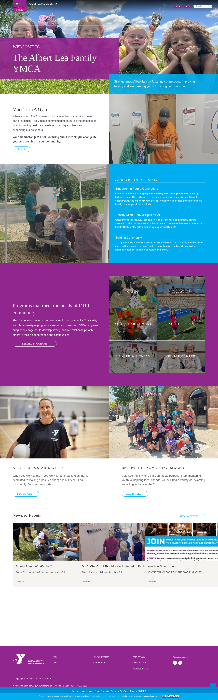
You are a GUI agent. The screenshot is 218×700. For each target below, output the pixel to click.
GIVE (187, 6)
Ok (164, 696)
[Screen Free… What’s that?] (59, 542)
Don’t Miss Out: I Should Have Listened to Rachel (114, 566)
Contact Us (139, 662)
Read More (20, 582)
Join (55, 657)
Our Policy (139, 657)
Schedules (99, 662)
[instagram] (158, 6)
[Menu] (19, 4)
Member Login (141, 669)
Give (55, 662)
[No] (215, 696)
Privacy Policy (173, 696)
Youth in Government (162, 566)
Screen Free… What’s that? (34, 566)
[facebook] (154, 6)
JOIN (178, 6)
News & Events (101, 657)
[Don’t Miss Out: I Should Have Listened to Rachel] (125, 542)
